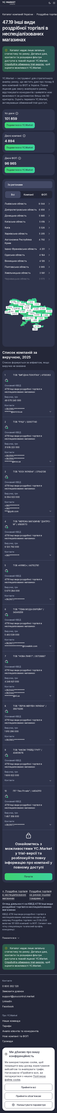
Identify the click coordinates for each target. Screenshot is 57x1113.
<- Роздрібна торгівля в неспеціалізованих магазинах (14, 895)
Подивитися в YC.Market (20, 125)
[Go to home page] (8, 3)
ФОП (44, 194)
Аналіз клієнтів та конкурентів (20, 1031)
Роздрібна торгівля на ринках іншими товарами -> (40, 895)
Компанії (28, 194)
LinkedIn (7, 1001)
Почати (28, 876)
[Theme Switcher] (49, 3)
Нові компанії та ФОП (15, 1036)
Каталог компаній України (17, 14)
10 (23, 808)
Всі (13, 194)
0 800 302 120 (10, 986)
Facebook (8, 1006)
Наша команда (11, 1020)
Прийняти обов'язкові (28, 1096)
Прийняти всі (28, 1087)
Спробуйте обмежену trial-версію (24, 64)
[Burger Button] (54, 3)
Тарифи (6, 1026)
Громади (7, 1041)
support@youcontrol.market (18, 996)
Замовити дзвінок (13, 991)
